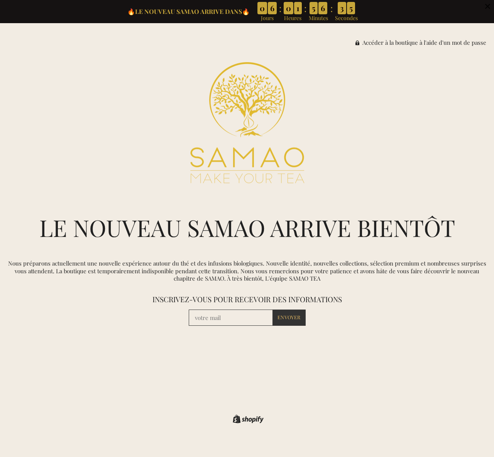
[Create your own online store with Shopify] (247, 420)
